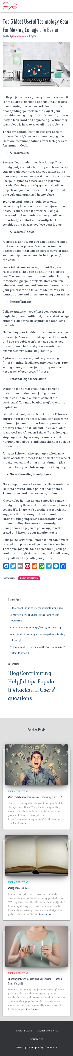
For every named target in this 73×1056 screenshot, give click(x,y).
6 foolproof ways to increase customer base (36, 607)
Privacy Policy (23, 1030)
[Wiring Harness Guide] (36, 855)
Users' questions (29, 578)
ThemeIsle (50, 1047)
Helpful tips (22, 681)
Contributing (35, 673)
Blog (13, 673)
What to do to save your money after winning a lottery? (35, 797)
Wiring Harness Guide (18, 888)
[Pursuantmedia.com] (11, 6)
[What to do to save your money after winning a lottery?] (36, 764)
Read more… (20, 823)
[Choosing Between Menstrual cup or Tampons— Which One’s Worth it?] (36, 946)
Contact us (36, 1039)
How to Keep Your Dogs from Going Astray (35, 627)
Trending (35, 691)
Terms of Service (48, 1030)
